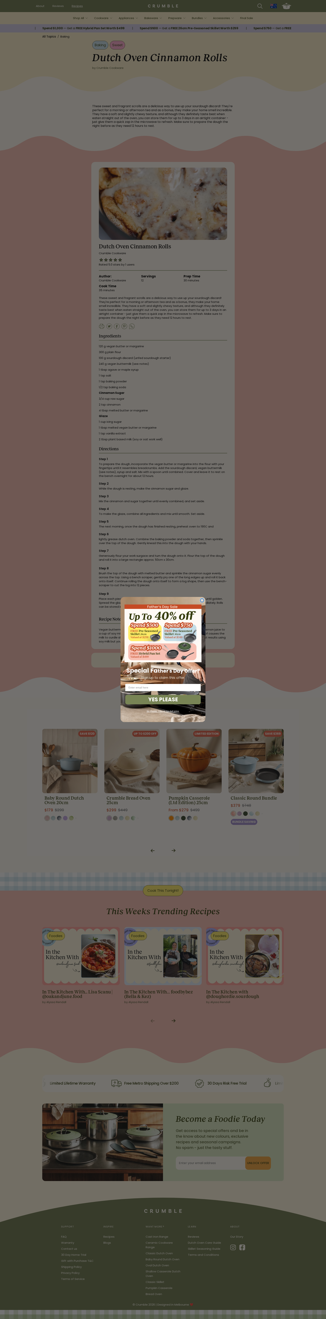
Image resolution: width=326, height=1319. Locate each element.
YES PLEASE (163, 699)
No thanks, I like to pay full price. (163, 711)
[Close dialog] (202, 600)
